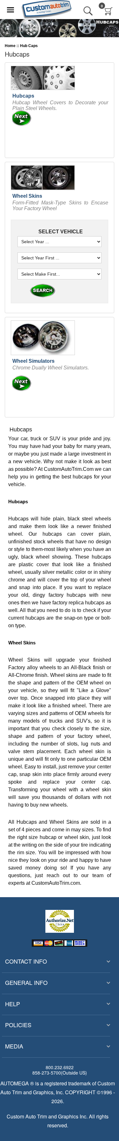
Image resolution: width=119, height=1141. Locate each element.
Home (10, 46)
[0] (109, 11)
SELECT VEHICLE (60, 231)
